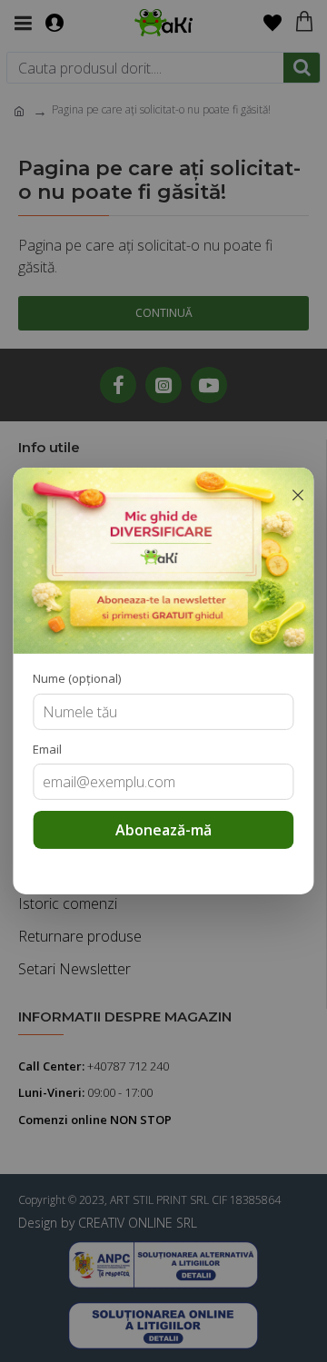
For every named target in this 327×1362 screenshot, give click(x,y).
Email (47, 749)
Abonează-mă (163, 830)
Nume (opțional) (77, 678)
